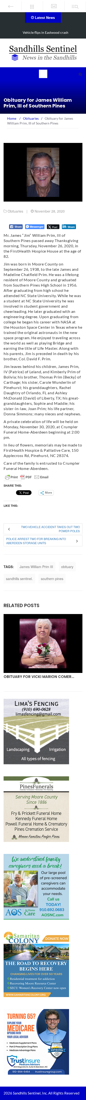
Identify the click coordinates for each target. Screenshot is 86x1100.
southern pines (52, 578)
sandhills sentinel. (19, 578)
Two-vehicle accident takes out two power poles (50, 529)
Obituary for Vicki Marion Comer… (39, 676)
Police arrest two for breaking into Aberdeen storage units (36, 541)
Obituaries (15, 211)
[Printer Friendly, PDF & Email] (27, 477)
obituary (67, 566)
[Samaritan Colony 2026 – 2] (36, 963)
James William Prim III (36, 566)
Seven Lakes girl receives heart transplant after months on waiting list (45, 35)
